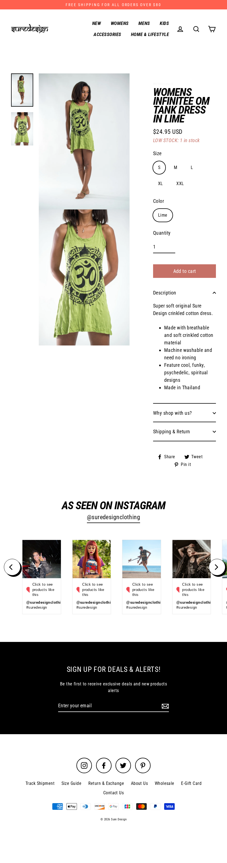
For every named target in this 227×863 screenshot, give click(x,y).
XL (160, 183)
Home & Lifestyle (150, 34)
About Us (139, 783)
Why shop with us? (172, 413)
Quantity (162, 233)
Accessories (107, 34)
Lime (162, 215)
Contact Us (113, 792)
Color (158, 201)
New (96, 23)
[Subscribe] (164, 706)
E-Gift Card (191, 783)
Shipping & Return (171, 431)
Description (164, 293)
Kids (164, 23)
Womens (120, 23)
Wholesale (164, 783)
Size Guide (71, 783)
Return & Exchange (106, 783)
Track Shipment (40, 783)
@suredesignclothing (113, 517)
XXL (180, 183)
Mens (144, 23)
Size (157, 153)
